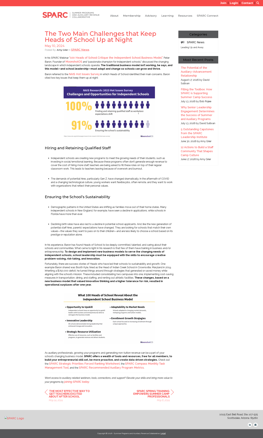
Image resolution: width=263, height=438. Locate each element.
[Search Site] (258, 3)
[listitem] (224, 3)
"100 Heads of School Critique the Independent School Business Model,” (116, 57)
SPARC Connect (207, 15)
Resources (185, 15)
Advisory (151, 15)
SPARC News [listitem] (195, 42)
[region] (151, 396)
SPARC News (80, 49)
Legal (163, 433)
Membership (131, 15)
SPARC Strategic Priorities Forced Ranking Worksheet (84, 363)
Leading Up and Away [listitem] (192, 47)
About (114, 15)
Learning (167, 15)
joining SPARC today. (77, 381)
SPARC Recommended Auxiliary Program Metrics (111, 367)
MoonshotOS (73, 61)
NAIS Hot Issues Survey (84, 74)
